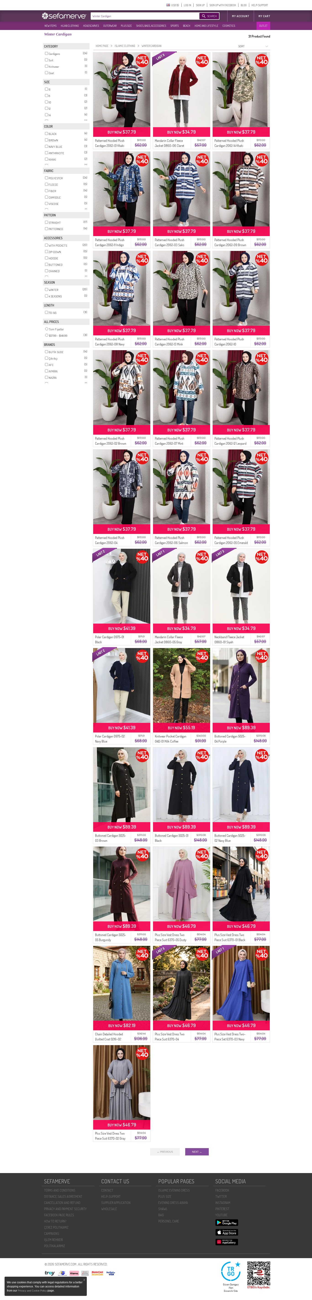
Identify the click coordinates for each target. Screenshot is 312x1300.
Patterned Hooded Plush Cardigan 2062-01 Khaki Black (109, 146)
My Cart (264, 16)
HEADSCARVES (91, 25)
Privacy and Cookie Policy (33, 1290)
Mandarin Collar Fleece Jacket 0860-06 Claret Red (169, 146)
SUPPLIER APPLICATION (115, 1203)
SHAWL (162, 1209)
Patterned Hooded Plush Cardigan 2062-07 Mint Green (169, 443)
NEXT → (197, 1151)
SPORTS (174, 25)
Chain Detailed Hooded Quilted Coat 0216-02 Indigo (109, 1039)
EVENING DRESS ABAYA (173, 1203)
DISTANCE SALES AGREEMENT (63, 1196)
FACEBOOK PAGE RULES (59, 1215)
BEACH (186, 25)
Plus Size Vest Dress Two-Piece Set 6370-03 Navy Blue (230, 1039)
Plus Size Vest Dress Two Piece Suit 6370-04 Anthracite (170, 1039)
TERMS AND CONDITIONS (59, 1190)
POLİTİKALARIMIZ (54, 1246)
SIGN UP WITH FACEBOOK (222, 5)
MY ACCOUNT (240, 16)
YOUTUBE (221, 1215)
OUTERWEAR (109, 25)
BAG (161, 1215)
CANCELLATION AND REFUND (62, 1203)
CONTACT (107, 1190)
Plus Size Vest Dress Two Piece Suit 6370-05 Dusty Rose (170, 940)
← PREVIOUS (165, 1151)
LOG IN (187, 5)
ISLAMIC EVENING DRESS (174, 1190)
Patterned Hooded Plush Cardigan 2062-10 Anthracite (229, 344)
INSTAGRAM (222, 1203)
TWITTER (221, 1196)
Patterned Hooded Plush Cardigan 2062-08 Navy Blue (109, 344)
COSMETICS (228, 25)
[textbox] (140, 16)
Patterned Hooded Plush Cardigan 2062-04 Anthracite (109, 543)
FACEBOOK (222, 1190)
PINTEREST (222, 1209)
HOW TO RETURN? (55, 1221)
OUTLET (263, 25)
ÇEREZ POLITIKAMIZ (56, 1227)
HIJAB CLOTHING (70, 25)
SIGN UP (200, 5)
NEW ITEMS (50, 25)
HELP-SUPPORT (259, 5)
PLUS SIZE (126, 25)
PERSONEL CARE (168, 1221)
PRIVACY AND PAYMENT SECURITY (65, 1209)
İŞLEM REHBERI (53, 1240)
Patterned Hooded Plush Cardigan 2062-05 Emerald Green (231, 543)
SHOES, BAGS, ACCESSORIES (151, 25)
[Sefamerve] (65, 15)
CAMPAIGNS (51, 1233)
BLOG (244, 5)
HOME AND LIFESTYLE (206, 25)
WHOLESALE (109, 1209)
